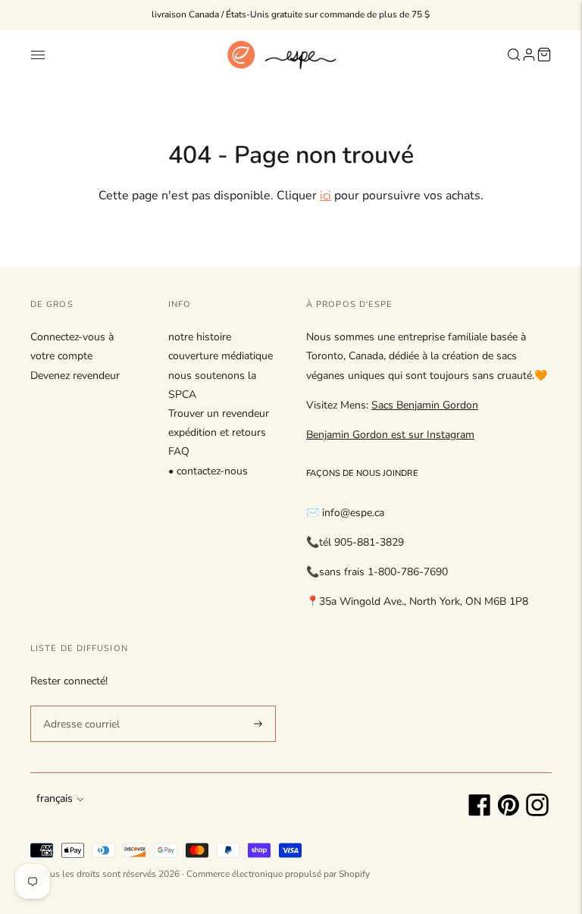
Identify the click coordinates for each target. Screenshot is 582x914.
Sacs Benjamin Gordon (424, 405)
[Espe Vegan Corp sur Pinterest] (508, 813)
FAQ (178, 451)
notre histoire (199, 337)
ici (325, 195)
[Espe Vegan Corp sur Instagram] (537, 813)
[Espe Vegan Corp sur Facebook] (479, 813)
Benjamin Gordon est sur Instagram (390, 434)
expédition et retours (217, 432)
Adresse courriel (78, 705)
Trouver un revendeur (218, 413)
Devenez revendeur (75, 375)
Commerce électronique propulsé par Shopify (278, 874)
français (54, 798)
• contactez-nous (208, 471)
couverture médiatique (220, 356)
